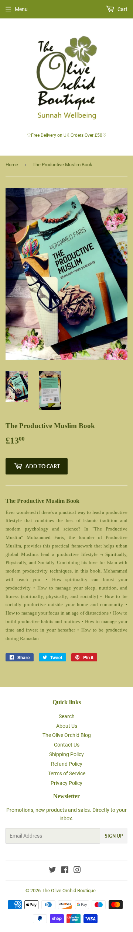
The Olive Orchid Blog (66, 735)
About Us (66, 726)
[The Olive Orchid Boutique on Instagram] (77, 871)
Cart (121, 9)
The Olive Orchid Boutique (69, 890)
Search (67, 716)
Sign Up (114, 836)
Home (12, 164)
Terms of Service (66, 773)
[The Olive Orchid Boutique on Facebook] (65, 871)
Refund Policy (66, 764)
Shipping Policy (66, 754)
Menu (21, 9)
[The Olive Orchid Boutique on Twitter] (52, 871)
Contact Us (66, 745)
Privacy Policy (66, 783)
